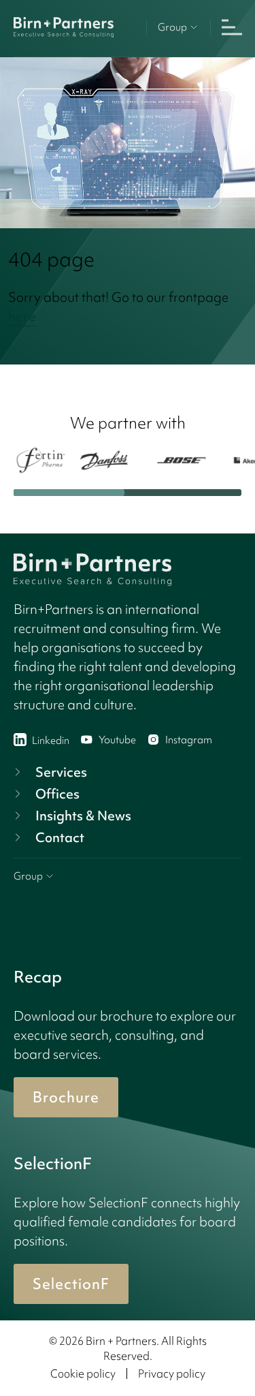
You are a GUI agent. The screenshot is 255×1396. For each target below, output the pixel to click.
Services (61, 772)
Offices (57, 794)
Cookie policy (83, 1373)
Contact (59, 837)
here (22, 316)
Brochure (66, 1097)
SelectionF (71, 1284)
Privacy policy (171, 1373)
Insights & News (83, 815)
